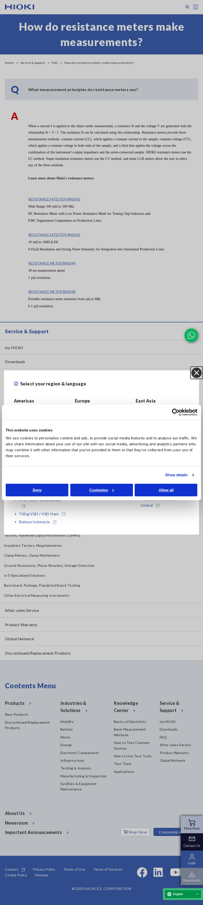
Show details (176, 475)
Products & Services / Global (160, 502)
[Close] (196, 373)
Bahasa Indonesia (34, 521)
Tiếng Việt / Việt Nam (39, 513)
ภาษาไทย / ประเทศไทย (40, 499)
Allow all (166, 490)
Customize (98, 490)
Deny (37, 490)
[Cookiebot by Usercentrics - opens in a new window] (175, 412)
